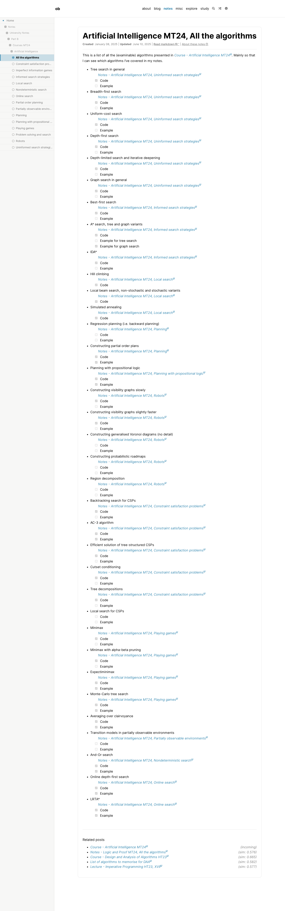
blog (157, 8)
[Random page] (220, 9)
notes (169, 8)
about (146, 8)
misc (179, 8)
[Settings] (226, 9)
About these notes (194, 44)
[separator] (54, 464)
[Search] (214, 9)
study (204, 8)
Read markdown (164, 44)
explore (191, 8)
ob (57, 8)
